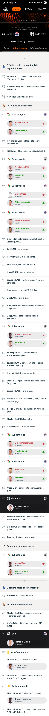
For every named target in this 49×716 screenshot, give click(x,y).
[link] (16, 9)
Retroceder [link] (10, 16)
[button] (41, 9)
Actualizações (20, 48)
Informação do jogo (39, 48)
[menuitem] (17, 9)
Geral (6, 48)
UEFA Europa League (6, 9)
